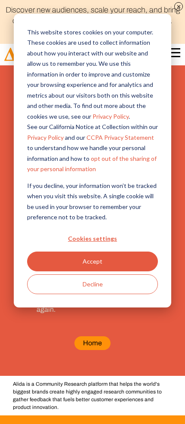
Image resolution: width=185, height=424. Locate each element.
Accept (92, 261)
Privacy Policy (110, 116)
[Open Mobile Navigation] (174, 54)
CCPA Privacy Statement (120, 137)
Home (92, 343)
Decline (93, 284)
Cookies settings (92, 238)
